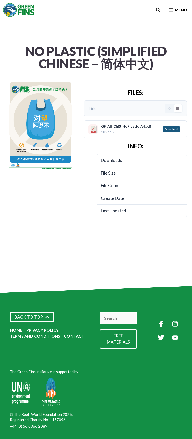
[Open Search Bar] (158, 10)
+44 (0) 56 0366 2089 (29, 426)
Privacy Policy (42, 330)
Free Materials (118, 339)
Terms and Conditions (35, 336)
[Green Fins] (19, 10)
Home (16, 330)
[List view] (178, 108)
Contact (74, 336)
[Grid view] (170, 108)
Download (171, 129)
